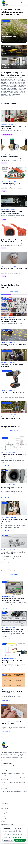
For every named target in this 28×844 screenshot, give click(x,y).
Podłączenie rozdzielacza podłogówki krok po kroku (14, 791)
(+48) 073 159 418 (7, 763)
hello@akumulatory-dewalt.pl (10, 765)
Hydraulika (4, 59)
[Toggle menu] (25, 2)
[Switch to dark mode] (21, 2)
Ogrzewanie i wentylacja (7, 134)
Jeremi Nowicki (4, 124)
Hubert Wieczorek (5, 209)
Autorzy (3, 800)
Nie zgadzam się (8, 840)
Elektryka (4, 219)
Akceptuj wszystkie (20, 840)
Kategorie (4, 813)
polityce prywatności (16, 837)
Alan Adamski (4, 317)
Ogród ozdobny (6, 20)
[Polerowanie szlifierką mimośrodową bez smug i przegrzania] (14, 51)
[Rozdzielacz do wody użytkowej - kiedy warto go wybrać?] (14, 63)
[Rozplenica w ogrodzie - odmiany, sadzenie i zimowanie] (14, 31)
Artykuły (4, 770)
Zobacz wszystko (14, 107)
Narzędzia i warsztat (6, 46)
